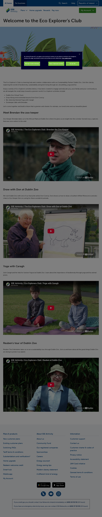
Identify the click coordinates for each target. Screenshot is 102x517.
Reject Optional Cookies (56, 63)
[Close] (79, 54)
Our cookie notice (66, 58)
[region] (51, 60)
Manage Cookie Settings (32, 63)
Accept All (73, 63)
